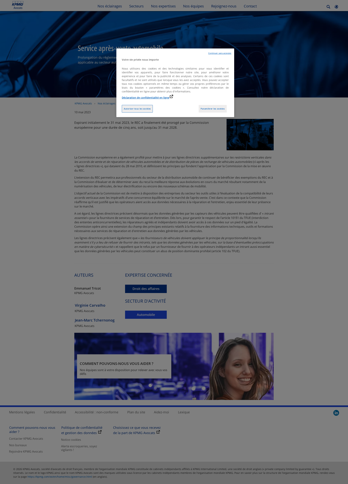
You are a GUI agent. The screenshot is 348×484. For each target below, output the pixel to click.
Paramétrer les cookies (213, 108)
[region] (175, 82)
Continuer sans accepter (219, 53)
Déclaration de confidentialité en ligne (145, 97)
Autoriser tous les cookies (137, 108)
